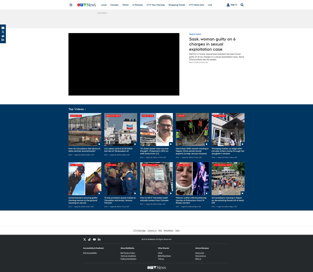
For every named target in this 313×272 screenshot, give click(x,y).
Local (103, 5)
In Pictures (138, 5)
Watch (125, 5)
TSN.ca (161, 259)
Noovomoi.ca (200, 256)
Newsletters (168, 230)
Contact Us (152, 230)
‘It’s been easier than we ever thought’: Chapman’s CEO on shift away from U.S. (154, 151)
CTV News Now (196, 5)
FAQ (160, 230)
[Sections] (70, 4)
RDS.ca (198, 259)
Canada (114, 5)
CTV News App (139, 230)
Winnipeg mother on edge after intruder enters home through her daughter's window (228, 151)
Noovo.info (199, 253)
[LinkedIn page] (99, 239)
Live (210, 5)
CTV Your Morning (156, 5)
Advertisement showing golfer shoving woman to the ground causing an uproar (83, 200)
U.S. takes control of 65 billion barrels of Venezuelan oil (118, 149)
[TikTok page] (89, 239)
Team (177, 230)
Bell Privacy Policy (128, 253)
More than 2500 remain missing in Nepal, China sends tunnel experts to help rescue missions (192, 151)
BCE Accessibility (90, 253)
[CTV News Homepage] (86, 4)
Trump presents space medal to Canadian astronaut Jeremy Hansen (120, 200)
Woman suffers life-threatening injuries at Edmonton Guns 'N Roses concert (191, 200)
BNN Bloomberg (164, 256)
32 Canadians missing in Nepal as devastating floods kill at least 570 (228, 200)
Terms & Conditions (128, 256)
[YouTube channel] (94, 239)
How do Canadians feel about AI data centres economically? (84, 149)
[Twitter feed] (84, 239)
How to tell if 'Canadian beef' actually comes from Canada (154, 199)
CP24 (160, 253)
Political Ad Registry (128, 259)
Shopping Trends (176, 5)
